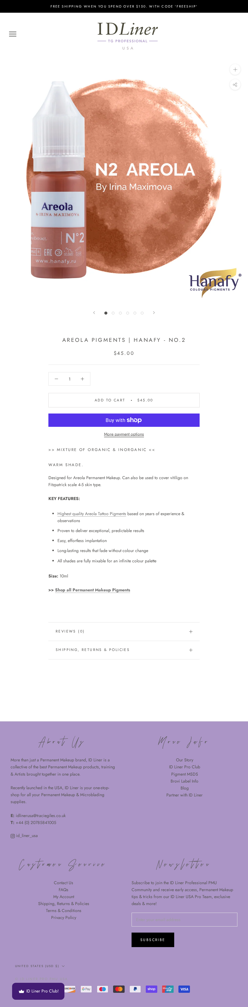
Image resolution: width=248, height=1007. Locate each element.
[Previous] (94, 312)
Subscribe (152, 940)
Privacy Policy (63, 917)
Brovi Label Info (184, 781)
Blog (185, 788)
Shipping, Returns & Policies (63, 904)
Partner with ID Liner (184, 795)
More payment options (124, 434)
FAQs (63, 890)
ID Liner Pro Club (184, 767)
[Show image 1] (105, 313)
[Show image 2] (113, 313)
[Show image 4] (127, 313)
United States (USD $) (37, 966)
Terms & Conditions (63, 910)
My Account (63, 897)
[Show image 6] (142, 313)
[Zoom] (235, 69)
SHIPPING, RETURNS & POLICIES (93, 649)
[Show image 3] (120, 313)
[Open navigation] (12, 33)
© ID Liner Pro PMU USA (41, 978)
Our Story (184, 760)
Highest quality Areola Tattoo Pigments (91, 514)
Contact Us (63, 883)
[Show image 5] (134, 313)
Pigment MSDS (184, 774)
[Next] (154, 312)
